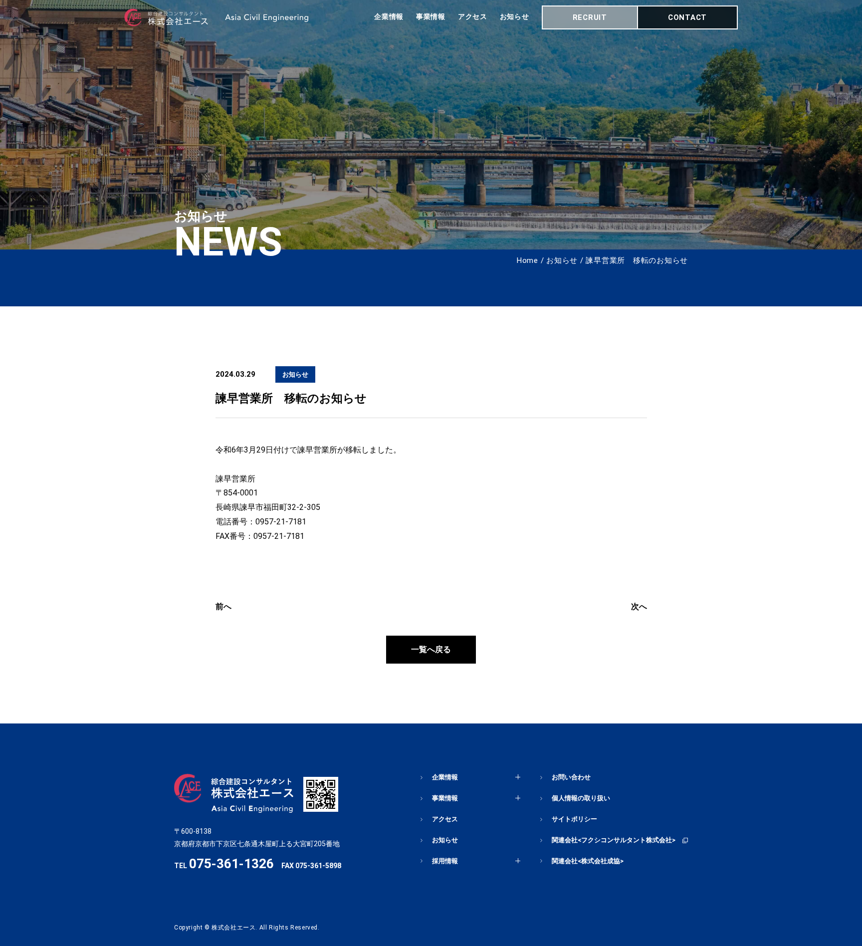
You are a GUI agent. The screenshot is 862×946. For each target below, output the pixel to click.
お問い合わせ (571, 777)
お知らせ (514, 16)
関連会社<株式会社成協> (588, 861)
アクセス (472, 16)
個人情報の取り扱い (581, 798)
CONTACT (687, 17)
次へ (639, 606)
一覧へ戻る (431, 649)
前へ (223, 606)
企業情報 (389, 16)
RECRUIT (590, 17)
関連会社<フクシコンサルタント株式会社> (613, 840)
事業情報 (430, 16)
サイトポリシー (574, 819)
